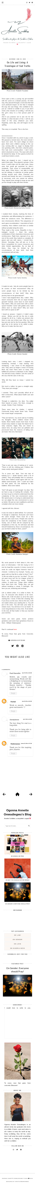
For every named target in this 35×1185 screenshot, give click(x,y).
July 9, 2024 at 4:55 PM (27, 719)
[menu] (2, 2)
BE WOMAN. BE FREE (17, 856)
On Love (17, 944)
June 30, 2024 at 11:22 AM (27, 701)
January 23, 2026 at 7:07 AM (26, 743)
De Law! (17, 935)
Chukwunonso (15, 744)
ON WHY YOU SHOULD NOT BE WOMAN (17, 880)
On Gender (17, 939)
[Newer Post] (4, 794)
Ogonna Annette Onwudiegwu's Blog (15, 1178)
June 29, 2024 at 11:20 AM (27, 672)
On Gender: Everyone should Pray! (17, 904)
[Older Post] (30, 794)
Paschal (13, 702)
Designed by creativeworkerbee (17, 1181)
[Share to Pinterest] (22, 646)
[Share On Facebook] (17, 646)
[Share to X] (12, 646)
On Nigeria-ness (17, 948)
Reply (13, 693)
